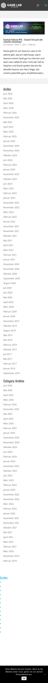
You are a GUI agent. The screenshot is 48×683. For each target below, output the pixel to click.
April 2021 (8, 245)
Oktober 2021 (10, 235)
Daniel (10, 44)
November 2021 (11, 231)
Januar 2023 (9, 197)
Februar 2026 (10, 112)
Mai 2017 (7, 358)
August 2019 (9, 330)
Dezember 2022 (11, 202)
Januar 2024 (9, 169)
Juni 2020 (7, 292)
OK (24, 678)
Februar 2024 (10, 164)
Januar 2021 (9, 259)
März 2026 (8, 108)
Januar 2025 (9, 141)
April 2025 (8, 126)
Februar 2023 (10, 193)
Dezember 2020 (11, 264)
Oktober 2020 (10, 273)
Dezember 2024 (11, 145)
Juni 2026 (7, 93)
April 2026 (8, 103)
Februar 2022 (10, 216)
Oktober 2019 (10, 325)
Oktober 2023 (10, 179)
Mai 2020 (7, 297)
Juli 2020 (7, 287)
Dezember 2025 (11, 117)
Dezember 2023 (11, 174)
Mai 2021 (7, 240)
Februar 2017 (10, 363)
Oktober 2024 (10, 155)
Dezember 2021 (11, 226)
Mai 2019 (7, 335)
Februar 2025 (10, 136)
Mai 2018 (7, 339)
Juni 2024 (7, 160)
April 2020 (8, 302)
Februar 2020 (10, 311)
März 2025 (8, 131)
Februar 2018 (10, 344)
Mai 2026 (7, 98)
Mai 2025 (7, 122)
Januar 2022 (9, 221)
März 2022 (8, 212)
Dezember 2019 (11, 321)
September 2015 (11, 373)
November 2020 (11, 268)
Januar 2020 (9, 316)
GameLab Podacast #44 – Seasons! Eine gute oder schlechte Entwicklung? (23, 40)
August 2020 (9, 283)
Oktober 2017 (10, 349)
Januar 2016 (9, 368)
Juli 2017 (7, 354)
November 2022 (11, 207)
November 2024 (11, 150)
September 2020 (11, 278)
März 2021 (8, 250)
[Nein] (44, 674)
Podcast (32, 44)
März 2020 (8, 306)
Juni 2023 (7, 183)
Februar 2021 (10, 254)
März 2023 (8, 188)
